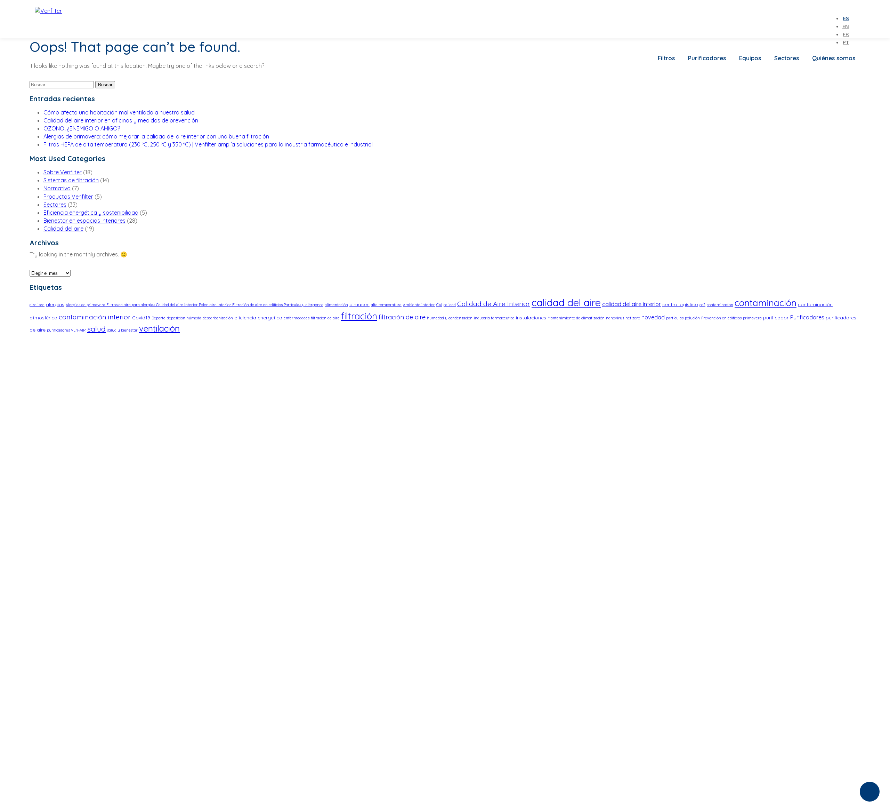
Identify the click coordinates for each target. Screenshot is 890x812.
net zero (632, 318)
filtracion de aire (325, 318)
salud (96, 328)
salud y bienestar (122, 330)
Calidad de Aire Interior (493, 303)
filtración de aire (402, 317)
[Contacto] (870, 792)
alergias (55, 304)
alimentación (336, 304)
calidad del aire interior (631, 304)
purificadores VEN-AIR (66, 330)
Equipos (750, 58)
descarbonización (218, 318)
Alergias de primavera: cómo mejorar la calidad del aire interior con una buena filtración (156, 136)
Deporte (158, 318)
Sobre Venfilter (62, 172)
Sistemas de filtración (71, 180)
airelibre (37, 304)
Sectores (786, 58)
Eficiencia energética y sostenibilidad (90, 212)
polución (692, 318)
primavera (752, 318)
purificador (775, 318)
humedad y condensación (449, 318)
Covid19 (141, 318)
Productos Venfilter (68, 196)
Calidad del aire (63, 228)
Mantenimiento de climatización (576, 318)
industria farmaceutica (494, 318)
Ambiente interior (419, 304)
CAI (439, 304)
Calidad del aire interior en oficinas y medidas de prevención (120, 120)
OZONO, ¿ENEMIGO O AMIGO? (81, 128)
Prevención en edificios (721, 318)
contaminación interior (95, 316)
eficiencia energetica (258, 318)
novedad (653, 317)
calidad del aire (566, 302)
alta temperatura (386, 304)
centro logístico (680, 304)
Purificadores (707, 58)
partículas (674, 318)
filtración (359, 315)
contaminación (765, 302)
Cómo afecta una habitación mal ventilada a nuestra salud (119, 112)
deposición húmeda (184, 318)
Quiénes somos (833, 58)
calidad (450, 304)
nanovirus (615, 318)
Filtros (666, 58)
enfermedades (296, 318)
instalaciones (531, 318)
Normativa (57, 188)
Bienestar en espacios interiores (84, 220)
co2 (702, 304)
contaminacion (720, 304)
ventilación (159, 328)
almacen (359, 304)
